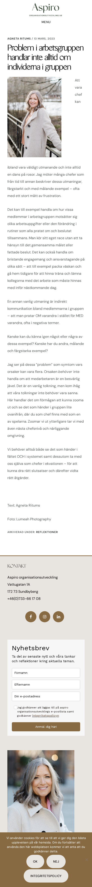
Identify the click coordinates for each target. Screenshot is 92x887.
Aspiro (46, 10)
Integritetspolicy (46, 876)
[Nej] (86, 859)
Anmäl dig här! (46, 726)
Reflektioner (47, 532)
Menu (46, 22)
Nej (56, 861)
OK (35, 861)
